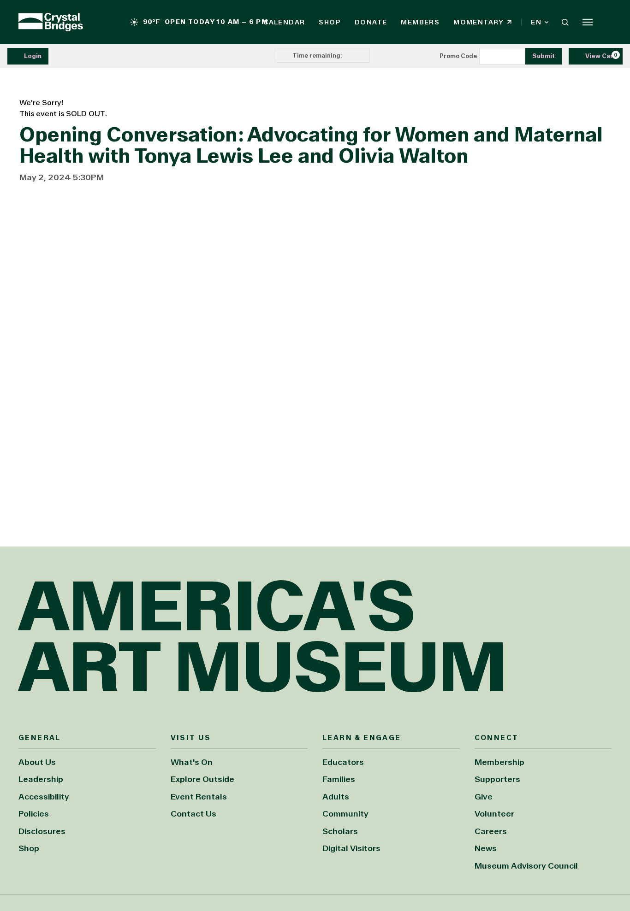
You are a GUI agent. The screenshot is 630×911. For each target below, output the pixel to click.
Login (33, 56)
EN (536, 22)
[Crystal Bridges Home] (50, 22)
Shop (330, 22)
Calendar (284, 22)
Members (420, 22)
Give (484, 797)
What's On (192, 762)
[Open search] (565, 22)
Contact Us (193, 814)
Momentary (482, 22)
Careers (491, 831)
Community (345, 814)
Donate (371, 22)
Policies (33, 814)
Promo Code (458, 56)
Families (338, 779)
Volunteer (494, 814)
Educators (343, 762)
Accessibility (43, 797)
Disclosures (41, 831)
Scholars (340, 831)
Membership (499, 762)
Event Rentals (199, 797)
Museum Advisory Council (526, 866)
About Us (37, 762)
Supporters (497, 779)
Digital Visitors (351, 848)
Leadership (40, 779)
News (486, 848)
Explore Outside (202, 779)
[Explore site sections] (587, 22)
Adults (335, 797)
